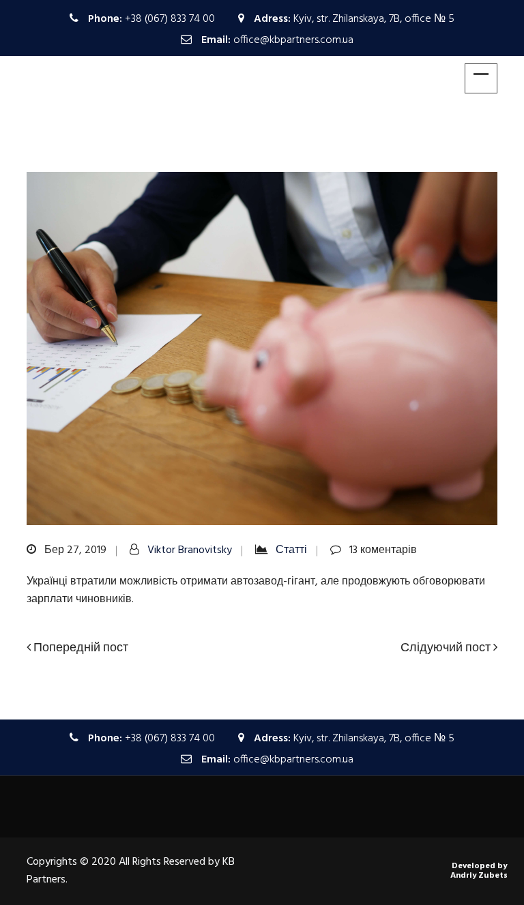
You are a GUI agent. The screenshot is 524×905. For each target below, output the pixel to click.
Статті (291, 550)
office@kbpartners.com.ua (293, 40)
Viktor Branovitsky (189, 550)
